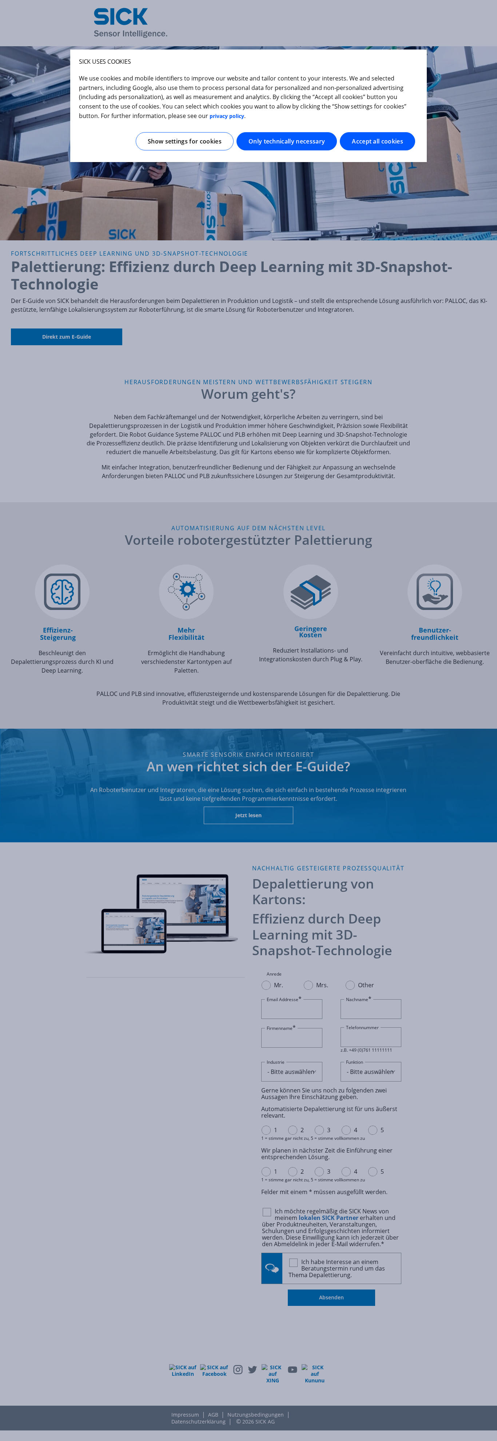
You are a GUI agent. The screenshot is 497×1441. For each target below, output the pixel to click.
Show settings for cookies (185, 141)
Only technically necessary (287, 141)
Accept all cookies (377, 141)
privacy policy (227, 116)
